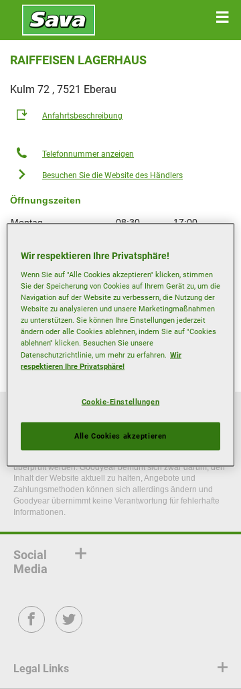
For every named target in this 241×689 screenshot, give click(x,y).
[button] (222, 17)
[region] (120, 344)
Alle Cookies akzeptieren (120, 435)
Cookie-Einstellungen (120, 401)
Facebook (32, 628)
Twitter (69, 628)
